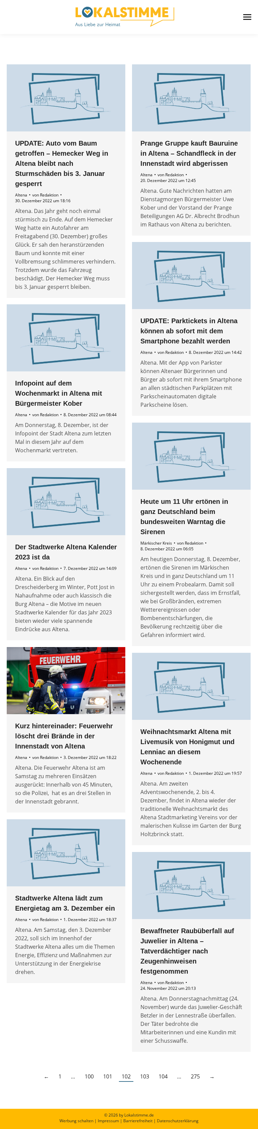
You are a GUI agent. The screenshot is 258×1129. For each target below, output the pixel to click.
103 (144, 1076)
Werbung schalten (76, 1121)
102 (126, 1076)
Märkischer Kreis (156, 543)
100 (89, 1076)
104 (163, 1076)
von (45, 195)
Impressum (108, 1121)
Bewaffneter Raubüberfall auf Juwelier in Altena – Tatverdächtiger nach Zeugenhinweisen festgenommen (187, 951)
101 (107, 1076)
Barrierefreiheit (138, 1121)
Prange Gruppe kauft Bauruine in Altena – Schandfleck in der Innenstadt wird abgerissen (189, 153)
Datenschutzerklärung (178, 1121)
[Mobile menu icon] (247, 17)
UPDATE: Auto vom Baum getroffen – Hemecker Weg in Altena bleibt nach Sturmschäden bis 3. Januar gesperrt (61, 163)
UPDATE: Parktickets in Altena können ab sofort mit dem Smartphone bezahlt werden (189, 331)
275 (195, 1076)
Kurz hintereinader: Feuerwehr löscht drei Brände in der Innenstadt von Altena (64, 736)
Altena (21, 195)
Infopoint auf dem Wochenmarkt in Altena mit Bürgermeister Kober (58, 393)
